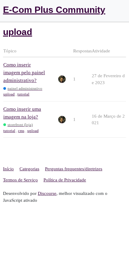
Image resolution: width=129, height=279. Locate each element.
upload (9, 94)
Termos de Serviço (20, 180)
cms (21, 130)
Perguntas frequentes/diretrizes (73, 168)
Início (8, 168)
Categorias (29, 168)
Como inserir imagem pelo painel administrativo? (24, 72)
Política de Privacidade (65, 180)
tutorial (23, 94)
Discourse (47, 193)
